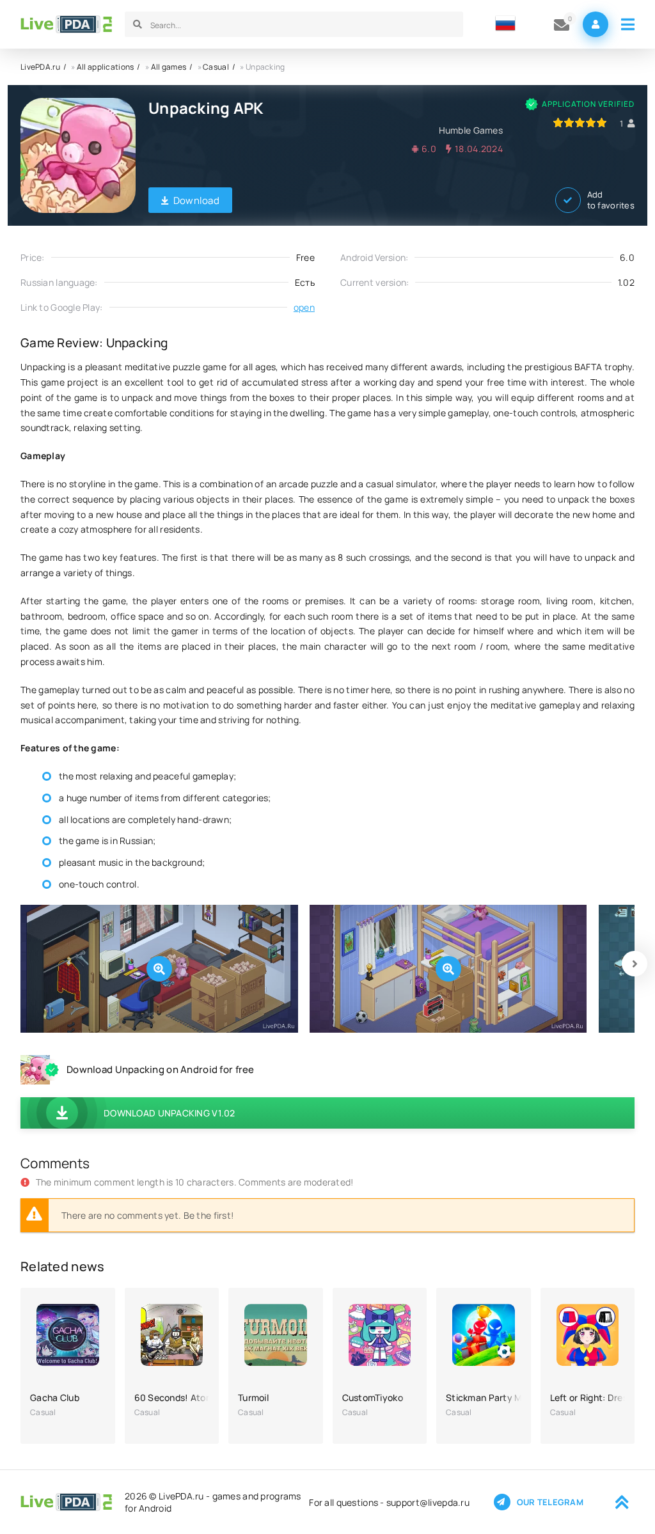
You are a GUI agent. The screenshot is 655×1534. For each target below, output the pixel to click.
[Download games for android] (66, 24)
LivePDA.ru (40, 66)
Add (611, 200)
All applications (105, 66)
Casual (216, 66)
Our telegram (550, 1502)
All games (169, 66)
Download (196, 200)
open (304, 307)
